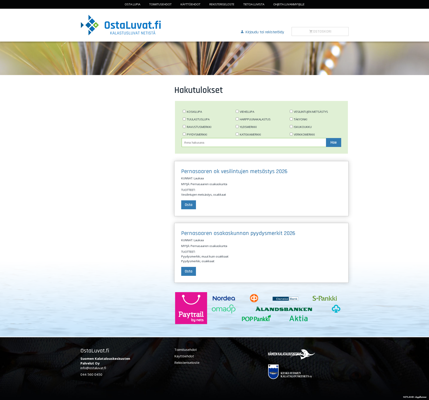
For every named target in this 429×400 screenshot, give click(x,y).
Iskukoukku (303, 127)
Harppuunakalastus (255, 119)
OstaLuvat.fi (94, 350)
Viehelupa (247, 112)
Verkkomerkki (304, 134)
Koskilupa (194, 112)
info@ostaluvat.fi (93, 368)
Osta (188, 204)
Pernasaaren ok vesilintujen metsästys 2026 (234, 171)
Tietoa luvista (253, 4)
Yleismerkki (248, 127)
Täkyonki (300, 119)
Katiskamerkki (250, 134)
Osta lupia (132, 4)
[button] (262, 31)
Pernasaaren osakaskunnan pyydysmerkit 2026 (238, 233)
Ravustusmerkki (199, 127)
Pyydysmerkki (197, 134)
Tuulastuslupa (198, 119)
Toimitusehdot (160, 4)
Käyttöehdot (190, 4)
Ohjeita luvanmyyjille (289, 4)
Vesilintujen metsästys (311, 112)
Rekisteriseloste (221, 4)
